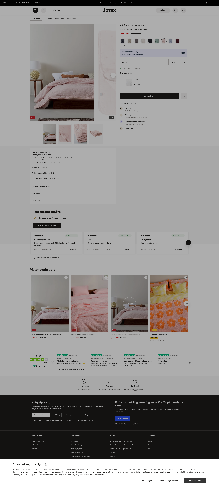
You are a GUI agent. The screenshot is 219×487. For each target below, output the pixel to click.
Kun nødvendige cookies (167, 480)
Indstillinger (147, 480)
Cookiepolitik (99, 475)
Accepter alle (195, 480)
